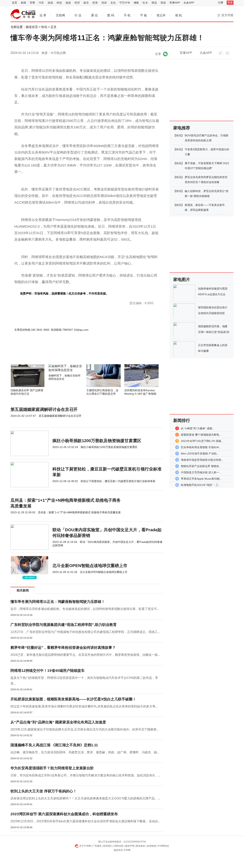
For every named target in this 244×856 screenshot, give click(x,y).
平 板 (143, 15)
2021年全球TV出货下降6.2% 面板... (202, 440)
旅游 (68, 2)
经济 (77, 2)
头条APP (189, 2)
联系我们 (107, 846)
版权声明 (129, 846)
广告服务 (97, 846)
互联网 (60, 15)
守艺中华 (124, 2)
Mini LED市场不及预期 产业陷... (200, 453)
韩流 (154, 2)
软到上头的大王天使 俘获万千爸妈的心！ (43, 791)
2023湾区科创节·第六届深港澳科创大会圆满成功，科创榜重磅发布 (64, 814)
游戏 (50, 2)
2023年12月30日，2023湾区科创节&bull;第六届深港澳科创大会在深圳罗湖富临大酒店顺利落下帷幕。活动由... (85, 821)
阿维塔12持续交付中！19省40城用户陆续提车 (47, 671)
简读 (163, 2)
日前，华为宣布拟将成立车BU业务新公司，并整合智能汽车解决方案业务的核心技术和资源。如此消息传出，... (85, 775)
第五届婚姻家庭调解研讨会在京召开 (44, 409)
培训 (104, 2)
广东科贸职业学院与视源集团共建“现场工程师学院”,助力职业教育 (63, 625)
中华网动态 (163, 846)
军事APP (174, 2)
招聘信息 (118, 846)
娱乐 (86, 2)
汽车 (41, 2)
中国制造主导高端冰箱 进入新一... (201, 472)
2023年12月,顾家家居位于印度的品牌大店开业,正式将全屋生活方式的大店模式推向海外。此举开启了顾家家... (84, 729)
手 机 (127, 15)
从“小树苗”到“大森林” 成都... (197, 428)
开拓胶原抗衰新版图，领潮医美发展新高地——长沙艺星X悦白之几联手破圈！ (73, 699)
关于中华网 (85, 846)
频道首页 (32, 27)
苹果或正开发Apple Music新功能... (201, 478)
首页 (14, 2)
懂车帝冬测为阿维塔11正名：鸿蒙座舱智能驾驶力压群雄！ (57, 602)
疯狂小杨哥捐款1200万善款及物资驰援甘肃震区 (96, 440)
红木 (145, 2)
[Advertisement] (75, 353)
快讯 (44, 27)
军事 (32, 2)
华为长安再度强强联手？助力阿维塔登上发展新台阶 (52, 768)
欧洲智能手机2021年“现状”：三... (201, 484)
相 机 (178, 15)
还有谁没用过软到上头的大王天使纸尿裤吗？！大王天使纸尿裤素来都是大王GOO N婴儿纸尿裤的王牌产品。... (85, 798)
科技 (59, 2)
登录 (230, 2)
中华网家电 (23, 14)
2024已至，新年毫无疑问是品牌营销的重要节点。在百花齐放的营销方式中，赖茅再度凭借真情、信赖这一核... (85, 654)
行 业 (78, 15)
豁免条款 (140, 846)
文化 (113, 2)
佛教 (136, 2)
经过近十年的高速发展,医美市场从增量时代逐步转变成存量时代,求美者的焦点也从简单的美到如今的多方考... (84, 706)
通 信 (94, 15)
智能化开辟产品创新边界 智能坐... (201, 466)
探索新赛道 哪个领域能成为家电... (201, 434)
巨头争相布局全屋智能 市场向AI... (201, 447)
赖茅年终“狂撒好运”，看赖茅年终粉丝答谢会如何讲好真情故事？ (63, 648)
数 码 (110, 15)
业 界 (42, 15)
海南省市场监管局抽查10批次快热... (202, 459)
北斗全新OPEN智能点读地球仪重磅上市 (89, 565)
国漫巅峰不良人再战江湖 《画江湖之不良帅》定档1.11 (54, 745)
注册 (220, 2)
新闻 (23, 2)
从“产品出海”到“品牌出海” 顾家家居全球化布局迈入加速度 (58, 722)
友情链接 (151, 846)
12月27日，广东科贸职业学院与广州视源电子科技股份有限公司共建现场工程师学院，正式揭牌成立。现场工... (85, 632)
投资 (95, 2)
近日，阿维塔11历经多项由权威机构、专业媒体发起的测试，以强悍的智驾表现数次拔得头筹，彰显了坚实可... (84, 608)
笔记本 (161, 15)
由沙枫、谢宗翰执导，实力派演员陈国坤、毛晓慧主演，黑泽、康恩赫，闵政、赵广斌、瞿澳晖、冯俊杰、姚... (84, 752)
